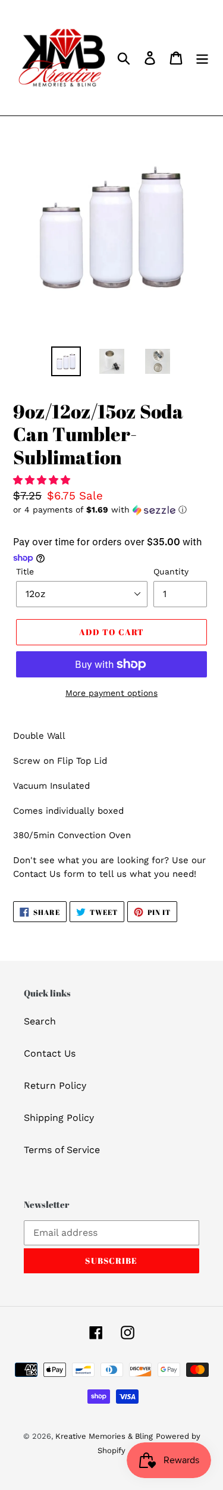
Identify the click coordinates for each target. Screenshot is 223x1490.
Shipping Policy (59, 1117)
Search (40, 1021)
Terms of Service (62, 1149)
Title (25, 571)
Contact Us (50, 1053)
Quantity (171, 571)
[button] (43, 480)
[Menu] (202, 58)
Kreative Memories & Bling (104, 1436)
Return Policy (55, 1085)
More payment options (111, 693)
